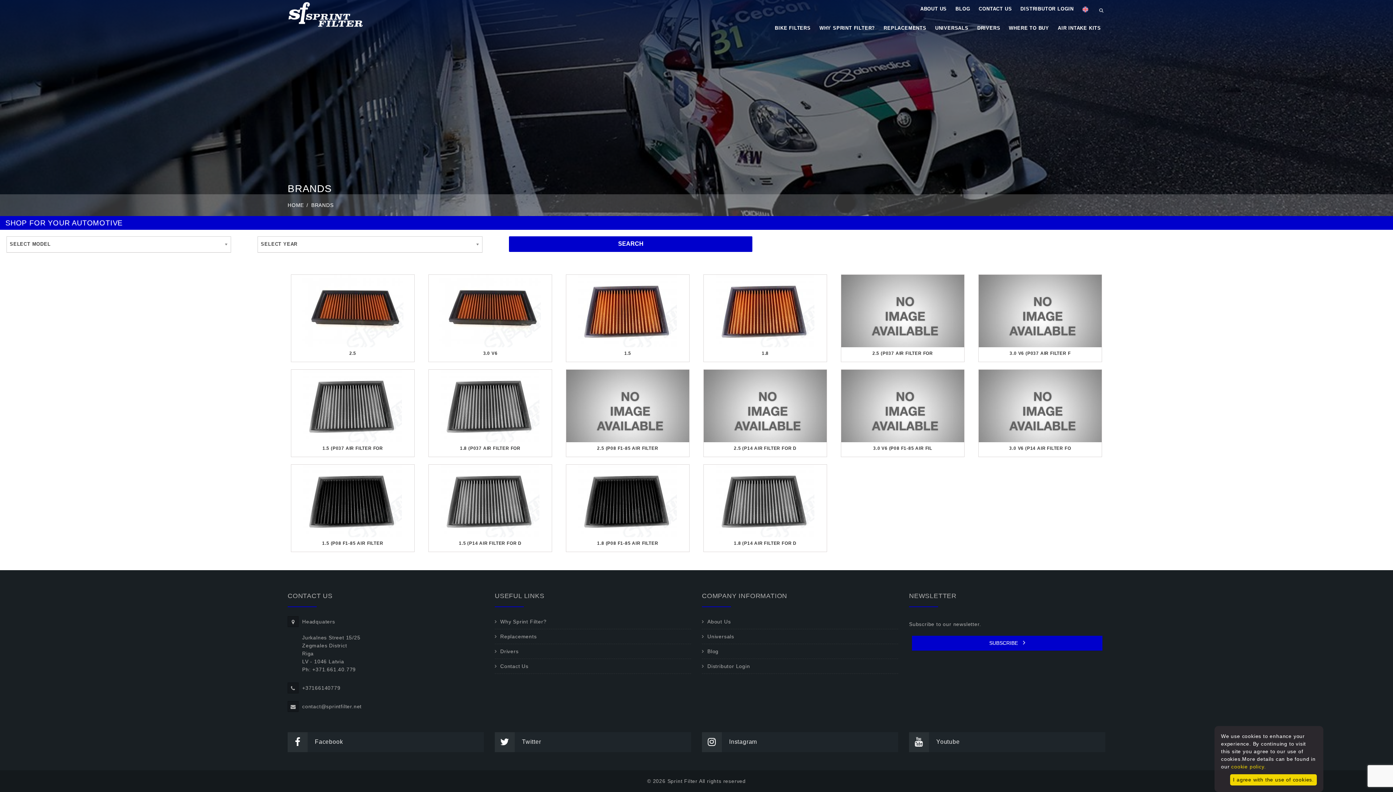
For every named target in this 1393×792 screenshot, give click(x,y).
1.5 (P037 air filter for (352, 448)
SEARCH (631, 244)
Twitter (531, 742)
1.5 (627, 353)
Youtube (948, 742)
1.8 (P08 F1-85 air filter (627, 543)
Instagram (743, 742)
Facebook (329, 742)
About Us (933, 9)
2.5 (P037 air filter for (902, 353)
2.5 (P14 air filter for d (765, 448)
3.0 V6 (490, 353)
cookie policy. (1248, 767)
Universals (952, 28)
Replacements (905, 28)
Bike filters (793, 28)
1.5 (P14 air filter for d (490, 543)
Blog (963, 9)
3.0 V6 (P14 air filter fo (1040, 448)
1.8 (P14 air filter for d (765, 543)
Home (296, 205)
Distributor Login (1047, 9)
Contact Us (995, 9)
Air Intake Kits (1079, 28)
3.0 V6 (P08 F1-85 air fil (902, 448)
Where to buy (1029, 28)
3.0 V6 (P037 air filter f (1040, 353)
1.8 (765, 353)
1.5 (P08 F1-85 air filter (352, 543)
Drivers (988, 28)
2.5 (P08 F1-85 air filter (627, 448)
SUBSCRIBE (1004, 643)
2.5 (352, 353)
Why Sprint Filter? (847, 28)
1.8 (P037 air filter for (490, 448)
